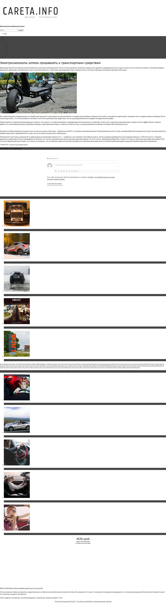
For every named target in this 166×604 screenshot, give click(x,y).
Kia (45, 366)
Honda (157, 364)
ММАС (10, 54)
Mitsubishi (109, 366)
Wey (81, 367)
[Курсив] (58, 171)
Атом (99, 367)
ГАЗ (107, 367)
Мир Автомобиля (128, 367)
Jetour (31, 366)
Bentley (33, 364)
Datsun (84, 364)
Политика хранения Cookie (65, 601)
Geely (130, 364)
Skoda (12, 367)
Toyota (58, 367)
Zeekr (88, 367)
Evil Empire (92, 364)
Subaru (32, 367)
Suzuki (37, 367)
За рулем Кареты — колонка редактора (20, 47)
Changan (54, 364)
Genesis (134, 364)
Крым (121, 367)
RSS (5, 33)
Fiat (120, 364)
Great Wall (140, 364)
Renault (154, 366)
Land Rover (61, 366)
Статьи (6, 38)
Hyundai (2, 366)
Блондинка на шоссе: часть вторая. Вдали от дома (23, 436)
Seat (4, 367)
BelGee (29, 364)
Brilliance (43, 364)
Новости (10, 42)
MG (101, 366)
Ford (123, 364)
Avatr (17, 364)
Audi (9, 364)
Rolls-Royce (160, 366)
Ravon (149, 366)
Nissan (124, 366)
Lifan (70, 366)
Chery (59, 364)
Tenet (44, 367)
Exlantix (108, 364)
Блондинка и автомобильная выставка (19, 534)
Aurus (13, 364)
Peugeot (139, 366)
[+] (77, 171)
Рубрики (7, 40)
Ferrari (117, 364)
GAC (126, 364)
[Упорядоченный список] (66, 171)
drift (87, 364)
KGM (41, 366)
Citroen (70, 364)
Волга (103, 367)
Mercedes (96, 366)
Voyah (77, 367)
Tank (40, 367)
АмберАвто (94, 367)
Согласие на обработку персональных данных (94, 601)
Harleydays (147, 364)
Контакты (7, 56)
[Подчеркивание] (61, 171)
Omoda (128, 366)
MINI (104, 366)
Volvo (73, 367)
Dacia (74, 364)
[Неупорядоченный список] (69, 171)
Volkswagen (67, 367)
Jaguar (19, 366)
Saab (1, 367)
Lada (47, 366)
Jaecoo (15, 366)
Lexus (67, 366)
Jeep (23, 366)
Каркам (111, 367)
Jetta (34, 366)
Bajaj (24, 364)
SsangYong (26, 367)
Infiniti (8, 366)
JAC (11, 366)
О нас (6, 58)
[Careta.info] (30, 21)
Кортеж (116, 367)
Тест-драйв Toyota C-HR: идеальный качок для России (25, 262)
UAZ (62, 367)
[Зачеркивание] (63, 171)
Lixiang (75, 366)
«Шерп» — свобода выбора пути (16, 295)
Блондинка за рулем (14, 49)
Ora (135, 366)
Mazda (91, 366)
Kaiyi (37, 366)
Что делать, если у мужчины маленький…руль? (22, 469)
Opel (132, 366)
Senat (7, 367)
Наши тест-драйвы (14, 44)
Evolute (99, 364)
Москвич (137, 367)
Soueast (20, 367)
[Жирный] (55, 171)
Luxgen (80, 366)
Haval (153, 364)
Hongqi (162, 364)
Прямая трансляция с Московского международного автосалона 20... (30, 328)
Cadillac (48, 364)
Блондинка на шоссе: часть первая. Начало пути (23, 501)
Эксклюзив (11, 45)
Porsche (144, 366)
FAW (112, 364)
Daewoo (78, 364)
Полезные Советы (14, 52)
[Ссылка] (74, 171)
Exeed (104, 364)
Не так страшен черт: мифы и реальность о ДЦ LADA (24, 360)
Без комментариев (22, 144)
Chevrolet (64, 364)
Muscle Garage (117, 366)
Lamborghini (53, 366)
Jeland (27, 366)
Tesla (54, 367)
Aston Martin (4, 364)
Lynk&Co (86, 366)
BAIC (21, 364)
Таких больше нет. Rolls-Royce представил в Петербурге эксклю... (29, 230)
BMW (38, 364)
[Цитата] (72, 171)
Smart (15, 367)
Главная (6, 37)
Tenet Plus (49, 367)
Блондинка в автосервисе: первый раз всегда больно (24, 404)
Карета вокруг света (14, 51)
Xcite (84, 367)
